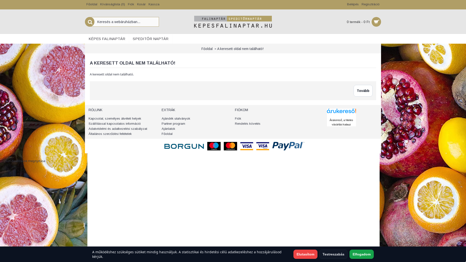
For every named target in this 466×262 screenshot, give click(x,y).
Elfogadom (362, 254)
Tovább (363, 91)
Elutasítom (305, 254)
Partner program (173, 123)
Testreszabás (333, 254)
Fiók (238, 118)
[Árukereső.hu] (341, 115)
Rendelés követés (247, 123)
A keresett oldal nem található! (240, 49)
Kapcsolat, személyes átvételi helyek (115, 118)
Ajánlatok (168, 129)
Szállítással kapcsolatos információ (115, 123)
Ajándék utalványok (176, 118)
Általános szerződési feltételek (110, 134)
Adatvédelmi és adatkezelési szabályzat (118, 129)
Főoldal (207, 49)
